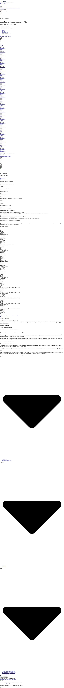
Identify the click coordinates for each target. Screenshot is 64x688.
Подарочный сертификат (6, 2)
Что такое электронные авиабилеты (8, 671)
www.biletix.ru (6, 683)
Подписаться (12, 217)
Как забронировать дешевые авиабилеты (9, 672)
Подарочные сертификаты (6, 460)
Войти (5, 3)
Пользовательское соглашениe (5, 679)
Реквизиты (4, 566)
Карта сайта (14, 679)
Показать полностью (3, 214)
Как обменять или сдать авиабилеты (8, 673)
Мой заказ (2, 3)
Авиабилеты (4, 459)
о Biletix (12, 2)
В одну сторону (3, 36)
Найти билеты (2, 48)
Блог (1, 2)
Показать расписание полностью (6, 316)
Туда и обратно (8, 36)
